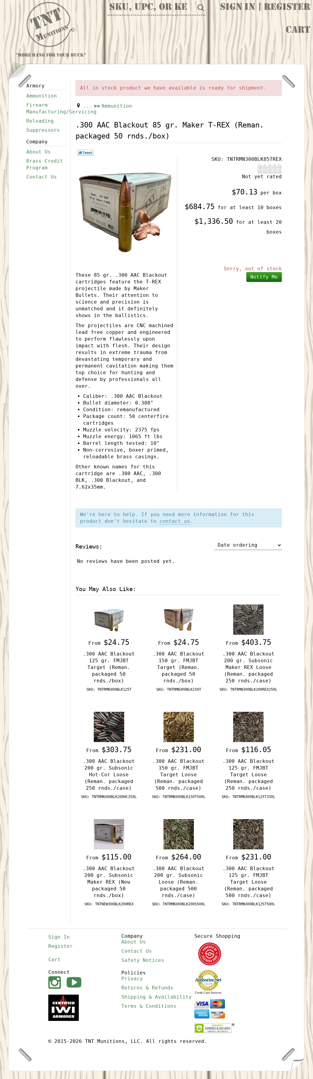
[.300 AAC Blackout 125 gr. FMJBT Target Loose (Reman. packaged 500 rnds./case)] (248, 834)
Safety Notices (142, 960)
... (87, 106)
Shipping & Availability (156, 997)
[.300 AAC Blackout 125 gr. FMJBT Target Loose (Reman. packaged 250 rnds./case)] (248, 727)
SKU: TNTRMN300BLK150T (178, 689)
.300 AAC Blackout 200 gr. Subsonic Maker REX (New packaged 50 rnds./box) (109, 882)
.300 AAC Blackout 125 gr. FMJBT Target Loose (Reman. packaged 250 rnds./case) (248, 774)
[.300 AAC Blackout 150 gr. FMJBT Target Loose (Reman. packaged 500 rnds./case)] (178, 727)
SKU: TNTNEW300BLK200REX (109, 904)
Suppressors (43, 130)
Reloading (40, 121)
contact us (175, 521)
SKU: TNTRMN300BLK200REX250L (248, 689)
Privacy (132, 978)
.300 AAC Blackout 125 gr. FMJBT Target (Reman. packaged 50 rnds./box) (109, 667)
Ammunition (41, 96)
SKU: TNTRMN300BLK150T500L (178, 797)
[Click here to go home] (51, 24)
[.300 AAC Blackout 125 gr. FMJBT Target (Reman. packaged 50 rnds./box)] (109, 619)
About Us (38, 152)
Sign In (237, 8)
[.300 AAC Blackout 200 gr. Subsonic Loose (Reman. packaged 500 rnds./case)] (178, 834)
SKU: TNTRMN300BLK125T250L (248, 797)
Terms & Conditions (148, 1006)
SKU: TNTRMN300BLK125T (109, 689)
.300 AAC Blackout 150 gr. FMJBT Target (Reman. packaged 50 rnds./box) (178, 667)
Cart (298, 30)
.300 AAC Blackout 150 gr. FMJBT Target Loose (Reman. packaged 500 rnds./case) (178, 774)
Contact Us (41, 177)
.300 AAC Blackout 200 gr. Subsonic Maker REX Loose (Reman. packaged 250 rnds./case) (248, 667)
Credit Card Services (208, 992)
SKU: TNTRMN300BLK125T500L (248, 904)
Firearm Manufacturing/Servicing (46, 108)
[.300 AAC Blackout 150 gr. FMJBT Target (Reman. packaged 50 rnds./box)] (178, 619)
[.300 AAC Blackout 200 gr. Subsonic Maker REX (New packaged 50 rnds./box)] (109, 834)
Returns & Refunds (147, 988)
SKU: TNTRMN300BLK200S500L (178, 904)
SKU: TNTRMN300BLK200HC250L (109, 797)
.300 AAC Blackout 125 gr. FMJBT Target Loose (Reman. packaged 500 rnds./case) (248, 882)
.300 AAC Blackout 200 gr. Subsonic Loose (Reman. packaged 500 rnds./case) (178, 882)
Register (287, 8)
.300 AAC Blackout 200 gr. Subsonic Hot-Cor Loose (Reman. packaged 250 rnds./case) (109, 774)
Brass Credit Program (44, 164)
